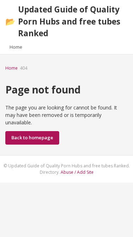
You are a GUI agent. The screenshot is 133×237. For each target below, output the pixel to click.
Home (16, 47)
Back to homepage (32, 137)
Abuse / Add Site (77, 172)
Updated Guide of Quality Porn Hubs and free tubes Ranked (62, 21)
